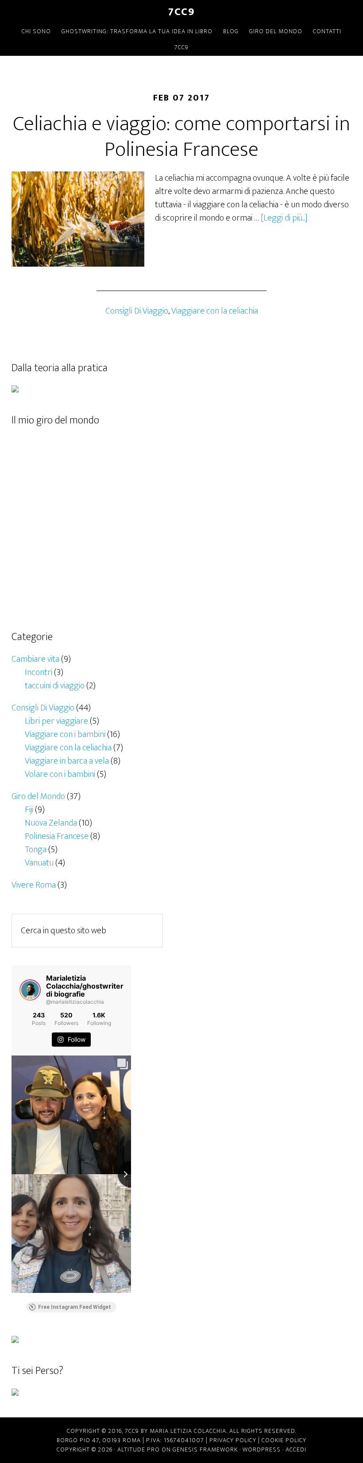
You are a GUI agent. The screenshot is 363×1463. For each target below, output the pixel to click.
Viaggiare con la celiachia (214, 310)
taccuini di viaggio (55, 685)
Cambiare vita (35, 659)
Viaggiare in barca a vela (67, 760)
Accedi (296, 1449)
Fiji (29, 809)
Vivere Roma (34, 885)
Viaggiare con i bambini (65, 734)
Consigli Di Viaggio (136, 310)
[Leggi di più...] (284, 217)
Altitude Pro (138, 1449)
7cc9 (181, 12)
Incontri (38, 672)
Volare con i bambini (60, 774)
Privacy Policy (232, 1440)
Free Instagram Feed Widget (74, 1307)
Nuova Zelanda (51, 822)
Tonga (35, 849)
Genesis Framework (205, 1449)
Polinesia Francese (57, 836)
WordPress (262, 1449)
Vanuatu (39, 862)
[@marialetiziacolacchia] (30, 990)
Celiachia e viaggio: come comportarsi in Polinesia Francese (181, 136)
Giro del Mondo (38, 796)
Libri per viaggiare (56, 721)
